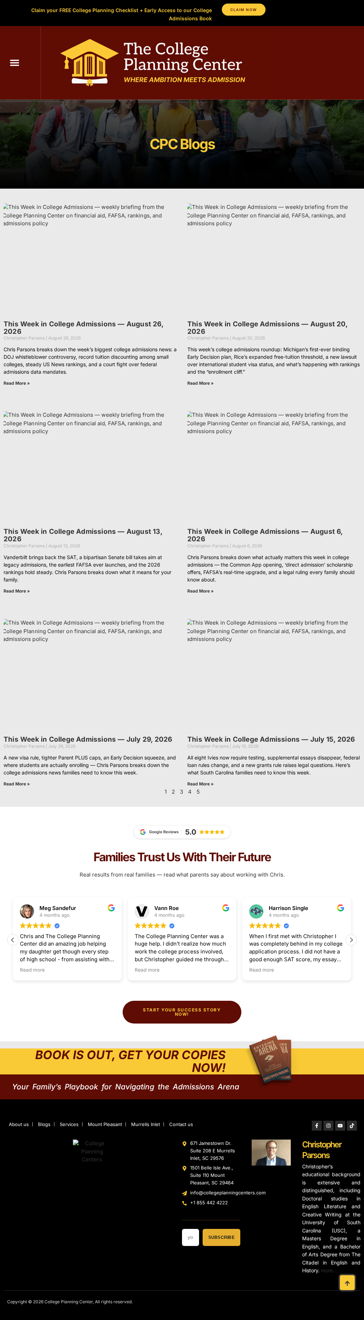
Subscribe (221, 1237)
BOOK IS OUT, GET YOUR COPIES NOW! (130, 1061)
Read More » (17, 383)
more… (329, 1270)
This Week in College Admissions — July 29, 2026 (88, 739)
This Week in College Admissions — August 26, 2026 (83, 328)
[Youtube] (340, 1126)
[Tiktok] (352, 1126)
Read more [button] (32, 970)
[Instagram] (328, 1126)
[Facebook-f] (317, 1126)
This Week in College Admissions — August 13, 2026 (83, 535)
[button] (14, 62)
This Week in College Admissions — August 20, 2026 (267, 328)
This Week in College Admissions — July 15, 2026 (271, 739)
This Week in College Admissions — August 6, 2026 (265, 535)
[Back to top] (347, 1283)
